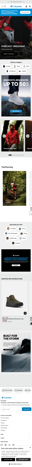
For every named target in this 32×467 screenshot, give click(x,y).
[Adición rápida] (14, 313)
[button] (16, 464)
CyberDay (3, 430)
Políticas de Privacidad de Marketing (20, 405)
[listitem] (7, 66)
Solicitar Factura (4, 425)
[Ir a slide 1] (10, 155)
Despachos (19, 390)
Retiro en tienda (8, 390)
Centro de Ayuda (5, 417)
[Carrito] (29, 6)
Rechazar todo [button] (23, 459)
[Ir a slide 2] (12, 155)
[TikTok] (13, 444)
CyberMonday (4, 427)
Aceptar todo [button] (8, 459)
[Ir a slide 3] (14, 155)
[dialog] (16, 456)
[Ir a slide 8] (23, 155)
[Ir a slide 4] (16, 155)
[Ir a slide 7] (21, 155)
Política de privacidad (10, 456)
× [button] (30, 447)
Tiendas (29, 390)
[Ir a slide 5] (17, 155)
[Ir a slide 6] (19, 155)
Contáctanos (4, 420)
